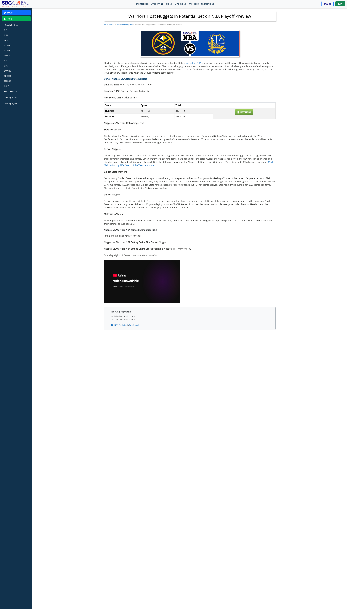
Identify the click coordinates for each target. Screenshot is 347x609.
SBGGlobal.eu (109, 24)
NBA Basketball (121, 325)
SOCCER (7, 76)
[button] (327, 3)
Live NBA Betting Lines (124, 24)
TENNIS (7, 81)
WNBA (7, 55)
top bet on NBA (193, 63)
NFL (5, 30)
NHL (6, 60)
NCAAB (7, 50)
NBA (6, 35)
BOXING (7, 71)
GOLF (6, 86)
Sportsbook (134, 325)
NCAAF (7, 45)
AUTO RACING (10, 91)
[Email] (112, 324)
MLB (6, 40)
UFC (6, 65)
